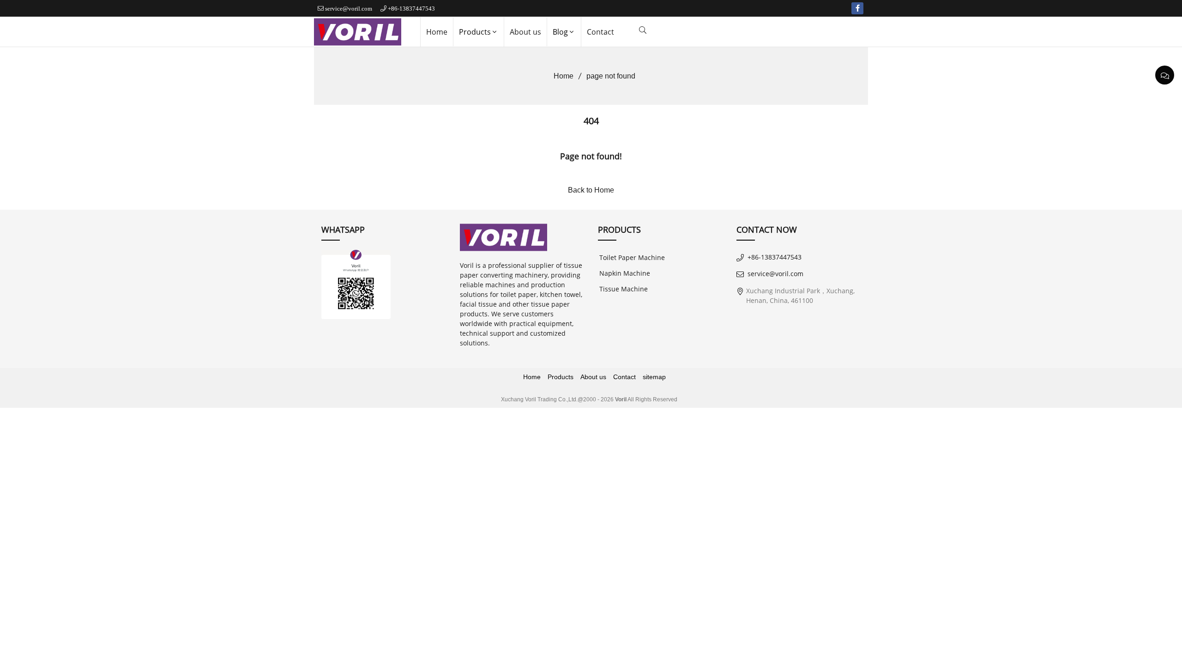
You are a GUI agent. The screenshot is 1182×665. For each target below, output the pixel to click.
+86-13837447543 (411, 9)
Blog (560, 32)
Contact (600, 32)
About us (525, 32)
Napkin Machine (624, 273)
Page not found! (591, 156)
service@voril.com (348, 9)
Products (475, 32)
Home (436, 32)
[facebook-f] (857, 8)
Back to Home (591, 190)
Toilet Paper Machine (632, 257)
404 (591, 121)
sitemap (654, 377)
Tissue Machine (623, 288)
